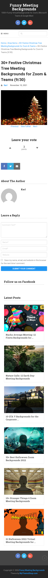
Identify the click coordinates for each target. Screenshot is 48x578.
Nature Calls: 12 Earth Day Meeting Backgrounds (20, 377)
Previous (15, 126)
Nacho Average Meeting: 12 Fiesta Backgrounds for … (21, 336)
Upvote (10, 148)
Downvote (37, 148)
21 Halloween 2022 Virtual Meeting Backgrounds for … (21, 540)
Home (3, 43)
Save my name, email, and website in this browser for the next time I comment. (23, 261)
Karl (5, 85)
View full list (26, 126)
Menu (6, 34)
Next (35, 126)
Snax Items (12, 43)
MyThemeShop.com (29, 573)
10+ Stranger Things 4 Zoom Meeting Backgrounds (21, 500)
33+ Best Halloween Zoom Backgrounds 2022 (20, 459)
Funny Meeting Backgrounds (24, 7)
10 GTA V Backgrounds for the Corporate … (22, 418)
